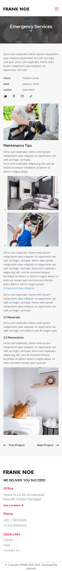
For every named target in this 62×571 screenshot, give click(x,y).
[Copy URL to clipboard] (31, 96)
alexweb (31, 568)
